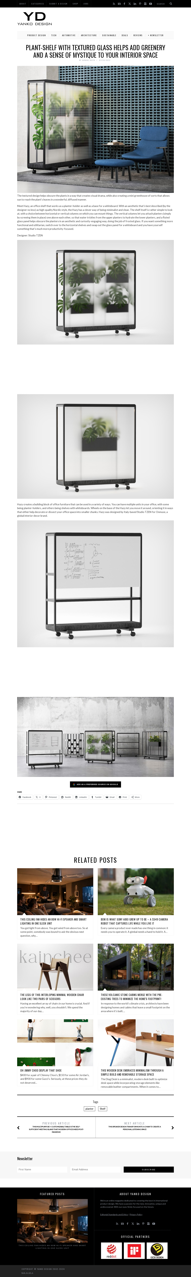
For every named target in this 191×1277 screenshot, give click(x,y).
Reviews (138, 35)
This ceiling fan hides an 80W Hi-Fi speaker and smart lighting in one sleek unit (52, 1246)
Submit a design (58, 3)
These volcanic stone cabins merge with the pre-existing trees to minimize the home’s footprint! (131, 997)
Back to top (27, 1273)
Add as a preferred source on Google (97, 784)
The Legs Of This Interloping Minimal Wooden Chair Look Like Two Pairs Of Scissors (52, 997)
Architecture (89, 35)
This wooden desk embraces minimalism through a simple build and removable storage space (132, 1072)
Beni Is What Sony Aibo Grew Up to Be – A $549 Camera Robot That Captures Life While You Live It (134, 921)
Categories (37, 3)
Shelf (102, 1108)
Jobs (86, 3)
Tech (54, 35)
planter (90, 1108)
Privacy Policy (136, 1214)
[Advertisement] (119, 18)
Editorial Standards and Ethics (114, 1214)
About (22, 3)
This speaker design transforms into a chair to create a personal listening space (134, 1125)
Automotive (69, 35)
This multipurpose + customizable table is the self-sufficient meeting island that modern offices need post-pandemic (56, 1127)
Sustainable (109, 35)
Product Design (36, 35)
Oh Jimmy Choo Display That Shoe (41, 1070)
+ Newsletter (156, 35)
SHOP (75, 3)
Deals (125, 35)
